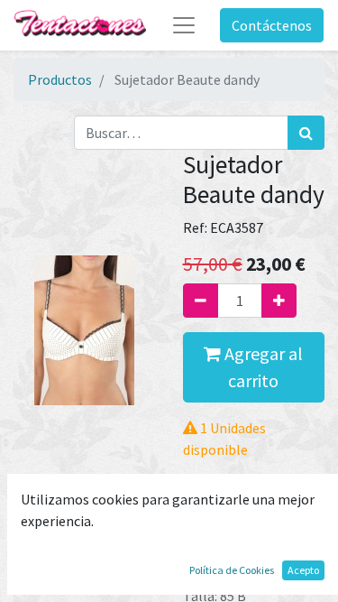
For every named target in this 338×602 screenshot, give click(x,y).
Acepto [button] (303, 570)
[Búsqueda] (306, 133)
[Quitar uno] (200, 300)
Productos (60, 79)
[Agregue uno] (279, 300)
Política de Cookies (231, 570)
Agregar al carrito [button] (262, 367)
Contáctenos (272, 25)
